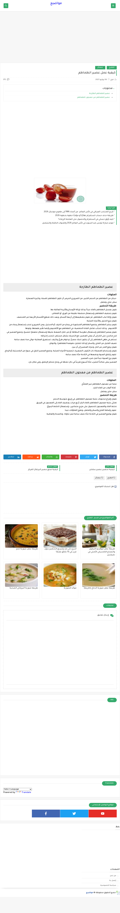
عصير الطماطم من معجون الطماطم (93, 98)
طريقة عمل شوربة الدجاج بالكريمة (99, 588)
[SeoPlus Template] (118, 893)
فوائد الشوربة (70, 588)
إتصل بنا (112, 881)
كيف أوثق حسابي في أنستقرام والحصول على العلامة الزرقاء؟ (85, 219)
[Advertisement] (60, 38)
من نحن (113, 876)
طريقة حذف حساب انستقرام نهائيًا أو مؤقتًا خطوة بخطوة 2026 (84, 216)
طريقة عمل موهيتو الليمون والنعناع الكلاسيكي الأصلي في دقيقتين (101, 552)
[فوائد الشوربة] (60, 575)
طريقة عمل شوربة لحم (27, 549)
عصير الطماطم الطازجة (99, 94)
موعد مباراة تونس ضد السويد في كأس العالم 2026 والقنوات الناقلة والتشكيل (77, 223)
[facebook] (46, 813)
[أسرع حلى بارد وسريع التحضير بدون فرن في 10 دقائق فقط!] (60, 536)
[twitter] (74, 813)
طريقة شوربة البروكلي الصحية (24, 588)
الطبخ (111, 68)
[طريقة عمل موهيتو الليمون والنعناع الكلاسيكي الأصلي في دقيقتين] (98, 536)
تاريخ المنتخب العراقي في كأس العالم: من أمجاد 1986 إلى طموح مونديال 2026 (78, 212)
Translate (26, 792)
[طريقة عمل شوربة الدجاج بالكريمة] (98, 575)
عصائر (100, 68)
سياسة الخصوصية (108, 885)
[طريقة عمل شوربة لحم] (21, 536)
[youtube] (103, 813)
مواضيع (56, 3)
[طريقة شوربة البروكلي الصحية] (21, 575)
